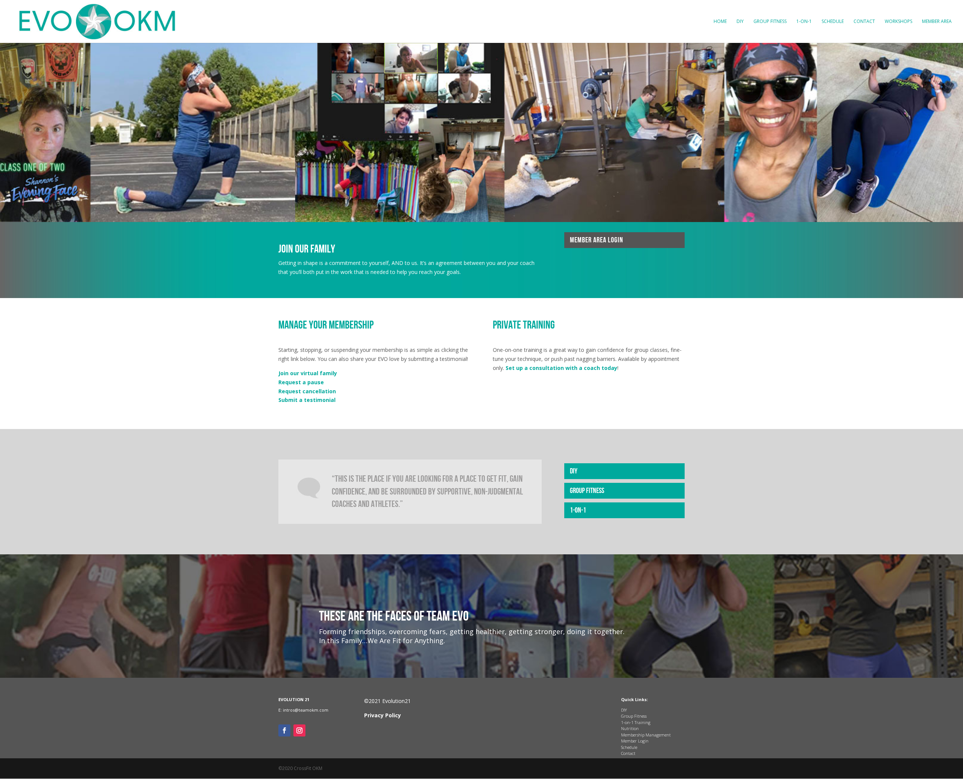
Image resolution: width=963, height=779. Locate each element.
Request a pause (301, 382)
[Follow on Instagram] (299, 730)
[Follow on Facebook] (284, 730)
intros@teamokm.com (305, 710)
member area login (596, 240)
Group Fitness (770, 21)
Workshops (898, 21)
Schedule (833, 21)
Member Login (635, 741)
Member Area (937, 21)
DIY (740, 21)
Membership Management (646, 735)
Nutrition (630, 728)
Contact (864, 21)
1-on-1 (804, 21)
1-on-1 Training (635, 722)
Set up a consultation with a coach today (561, 367)
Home (720, 21)
